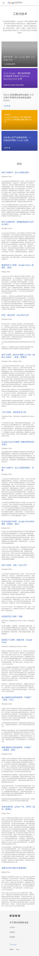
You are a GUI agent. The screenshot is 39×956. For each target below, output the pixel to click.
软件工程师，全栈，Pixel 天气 (14, 565)
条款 (17, 949)
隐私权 (12, 949)
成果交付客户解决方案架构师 (14, 868)
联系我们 (12, 932)
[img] (19, 54)
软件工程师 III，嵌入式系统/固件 (15, 172)
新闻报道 (12, 937)
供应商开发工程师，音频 (12, 616)
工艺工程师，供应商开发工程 (14, 412)
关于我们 (12, 927)
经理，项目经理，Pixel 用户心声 (15, 315)
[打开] (3, 3)
